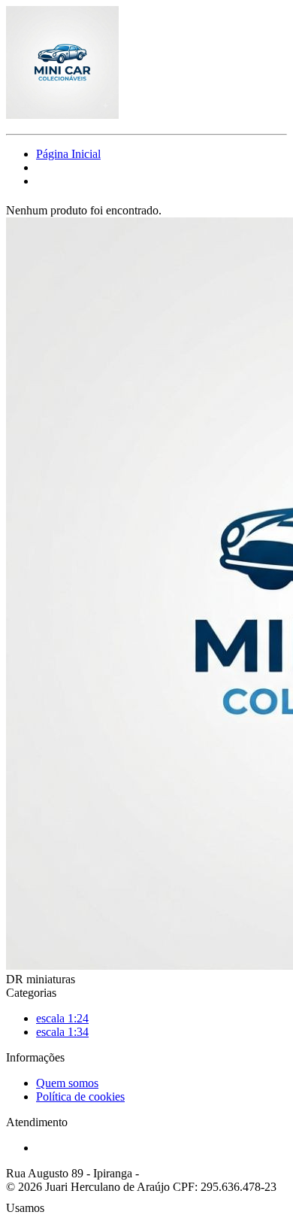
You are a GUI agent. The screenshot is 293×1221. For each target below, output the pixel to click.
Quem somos (67, 1083)
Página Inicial (68, 153)
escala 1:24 (62, 1018)
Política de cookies (80, 1096)
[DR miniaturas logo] (62, 114)
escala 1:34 (62, 1031)
